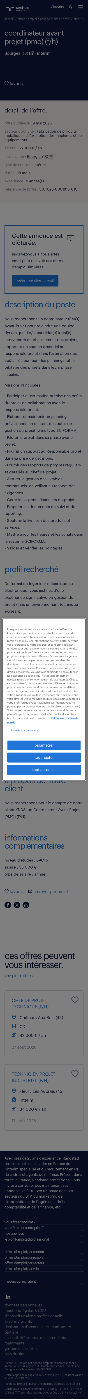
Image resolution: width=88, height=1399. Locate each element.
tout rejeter (44, 757)
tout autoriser (44, 770)
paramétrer (44, 745)
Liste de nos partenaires (25, 730)
